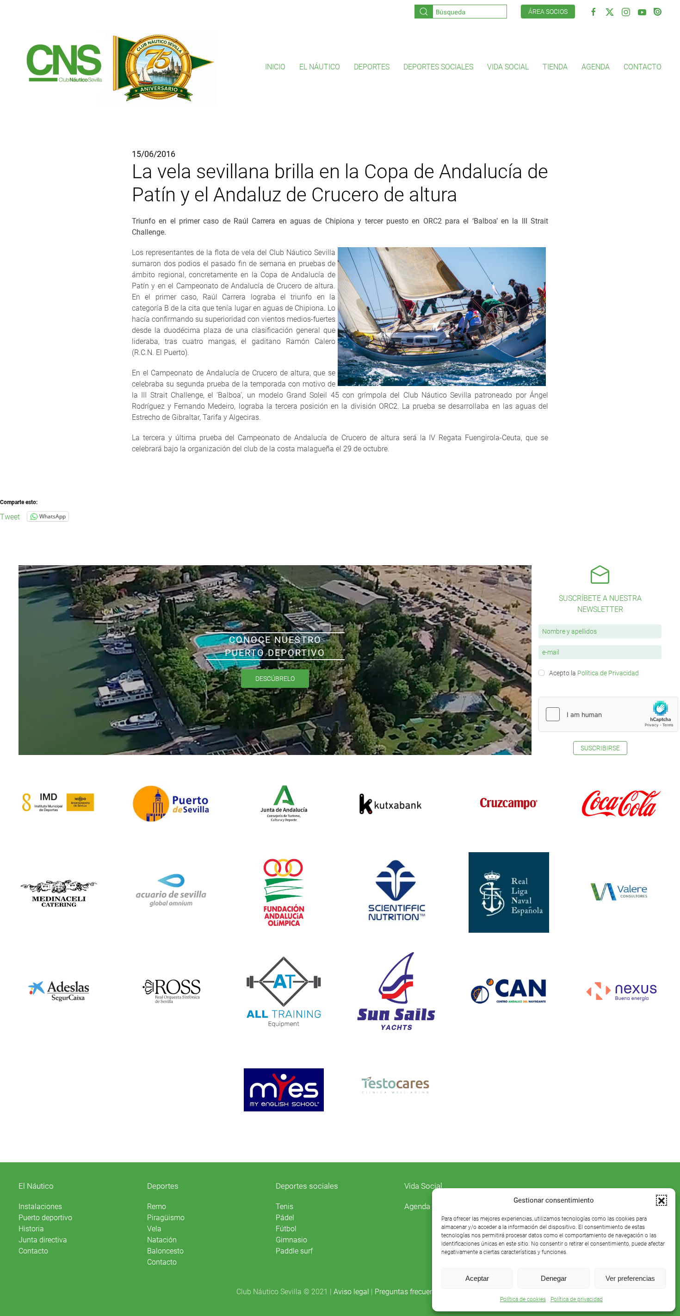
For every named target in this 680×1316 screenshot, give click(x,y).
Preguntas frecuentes (409, 1291)
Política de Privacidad (608, 673)
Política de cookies (523, 1299)
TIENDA (555, 66)
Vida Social (423, 1186)
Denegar (554, 1278)
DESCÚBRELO (275, 678)
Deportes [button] (371, 66)
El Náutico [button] (319, 66)
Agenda (595, 66)
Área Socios (548, 11)
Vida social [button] (508, 66)
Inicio (275, 66)
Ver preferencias (630, 1278)
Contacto (642, 66)
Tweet (10, 516)
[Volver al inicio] (120, 67)
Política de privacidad (576, 1299)
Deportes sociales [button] (438, 66)
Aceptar (477, 1278)
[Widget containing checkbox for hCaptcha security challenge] (608, 714)
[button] (661, 1200)
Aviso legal (351, 1291)
